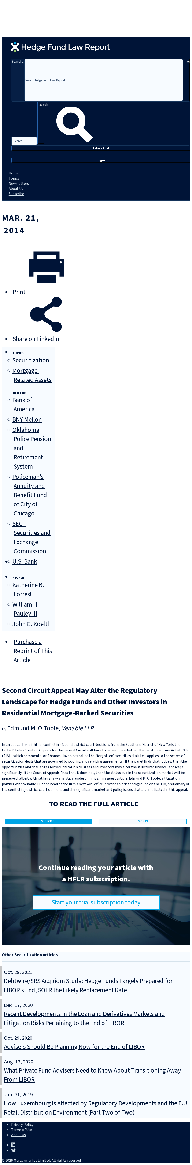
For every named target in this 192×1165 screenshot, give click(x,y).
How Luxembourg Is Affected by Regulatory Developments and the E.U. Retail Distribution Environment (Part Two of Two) (96, 1108)
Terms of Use (21, 1129)
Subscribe (16, 193)
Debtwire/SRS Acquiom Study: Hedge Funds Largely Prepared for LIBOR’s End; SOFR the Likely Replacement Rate (88, 986)
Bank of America (23, 405)
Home (13, 173)
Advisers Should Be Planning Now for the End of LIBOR (74, 1046)
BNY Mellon (27, 419)
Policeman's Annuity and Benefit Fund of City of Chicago (29, 495)
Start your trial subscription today (96, 902)
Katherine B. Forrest (28, 590)
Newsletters (19, 183)
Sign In (143, 821)
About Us (16, 188)
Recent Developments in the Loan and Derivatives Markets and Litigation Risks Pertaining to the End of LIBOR (84, 1018)
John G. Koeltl (30, 624)
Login (101, 160)
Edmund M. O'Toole (33, 728)
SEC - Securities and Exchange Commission (31, 537)
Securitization (30, 360)
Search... (17, 61)
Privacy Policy (22, 1124)
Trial (100, 148)
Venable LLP (77, 728)
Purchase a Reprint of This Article (33, 651)
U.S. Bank (24, 561)
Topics (14, 178)
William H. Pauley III (25, 609)
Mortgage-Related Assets (32, 375)
